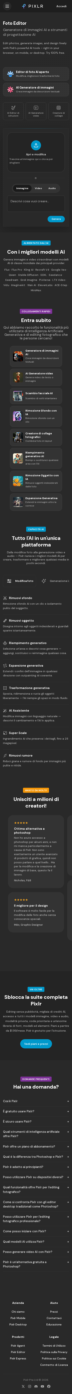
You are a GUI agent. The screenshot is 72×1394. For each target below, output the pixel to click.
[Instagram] (29, 1386)
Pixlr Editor (18, 1352)
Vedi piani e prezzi (36, 1044)
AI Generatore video (35, 114)
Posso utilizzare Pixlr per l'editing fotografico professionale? (26, 1219)
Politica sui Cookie (54, 1358)
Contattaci (54, 1318)
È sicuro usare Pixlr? (17, 1122)
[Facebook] (48, 1386)
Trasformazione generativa (29, 688)
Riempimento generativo (28, 643)
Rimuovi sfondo (20, 598)
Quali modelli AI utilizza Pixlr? (23, 1242)
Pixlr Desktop (18, 1324)
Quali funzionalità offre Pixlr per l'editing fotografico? (31, 1189)
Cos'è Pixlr (10, 1101)
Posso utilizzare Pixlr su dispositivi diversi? (33, 1177)
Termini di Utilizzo (54, 1345)
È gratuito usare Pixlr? (18, 1111)
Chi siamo (18, 1311)
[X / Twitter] (23, 1386)
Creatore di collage (59, 114)
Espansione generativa (26, 666)
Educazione (54, 1324)
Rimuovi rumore (21, 756)
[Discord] (36, 1386)
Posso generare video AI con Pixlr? (27, 1252)
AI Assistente (19, 711)
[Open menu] (7, 6)
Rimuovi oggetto (21, 621)
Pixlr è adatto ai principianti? (23, 1167)
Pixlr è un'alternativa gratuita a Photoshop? (24, 1264)
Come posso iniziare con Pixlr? (24, 1231)
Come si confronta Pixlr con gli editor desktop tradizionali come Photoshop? (30, 1204)
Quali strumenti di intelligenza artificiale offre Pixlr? (31, 1134)
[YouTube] (42, 1386)
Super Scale (18, 733)
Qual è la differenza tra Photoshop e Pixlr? (33, 1157)
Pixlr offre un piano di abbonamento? (29, 1147)
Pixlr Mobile (18, 1318)
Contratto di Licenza (54, 1365)
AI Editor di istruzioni (13, 114)
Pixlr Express (18, 1358)
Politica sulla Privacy (54, 1352)
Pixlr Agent (18, 1345)
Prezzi (54, 1311)
